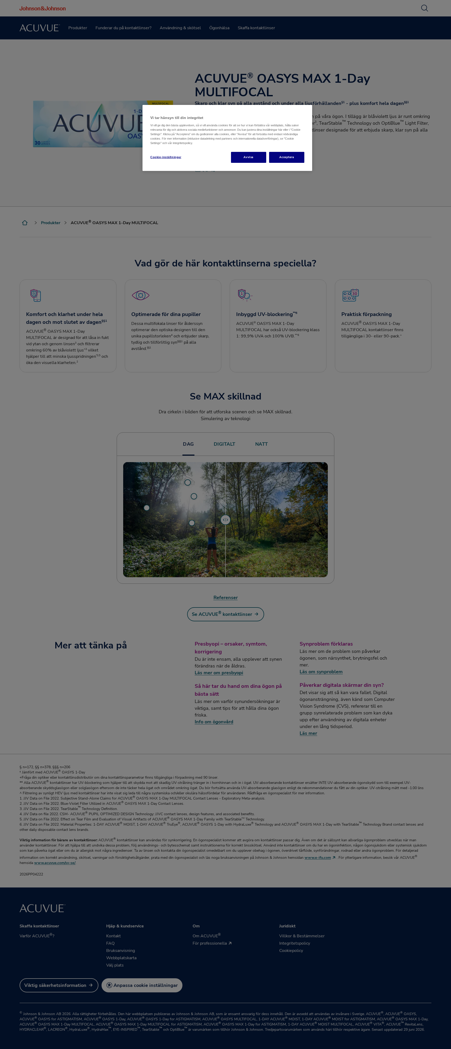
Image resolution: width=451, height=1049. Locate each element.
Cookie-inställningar (165, 157)
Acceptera (286, 157)
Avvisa (248, 157)
